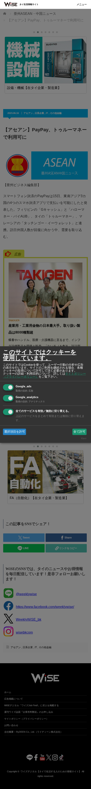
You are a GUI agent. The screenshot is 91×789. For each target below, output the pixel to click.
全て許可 (79, 431)
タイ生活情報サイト (29, 4)
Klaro (83, 438)
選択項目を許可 (14, 431)
